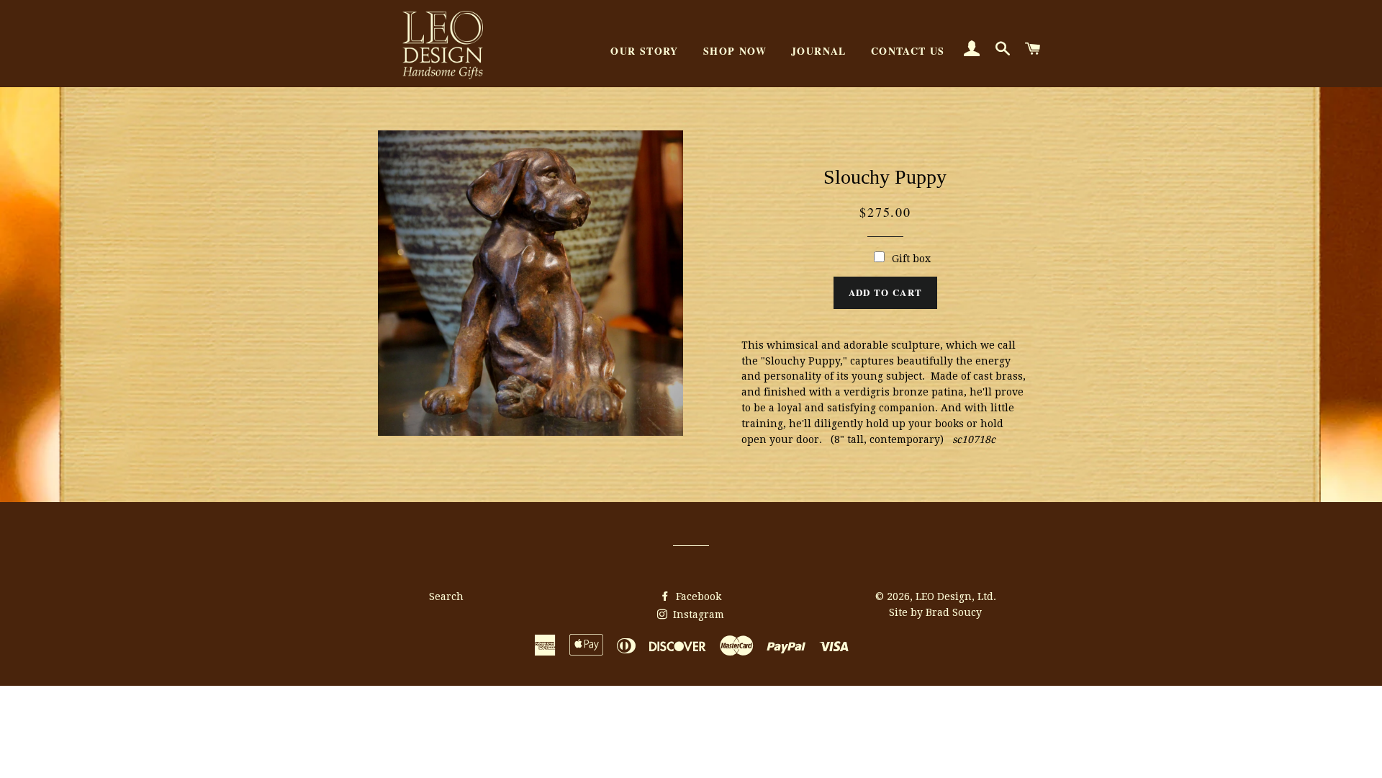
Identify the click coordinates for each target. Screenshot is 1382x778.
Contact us (908, 50)
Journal (818, 50)
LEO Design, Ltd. (956, 596)
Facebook (697, 596)
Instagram (697, 614)
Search (446, 596)
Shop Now (735, 50)
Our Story (644, 50)
